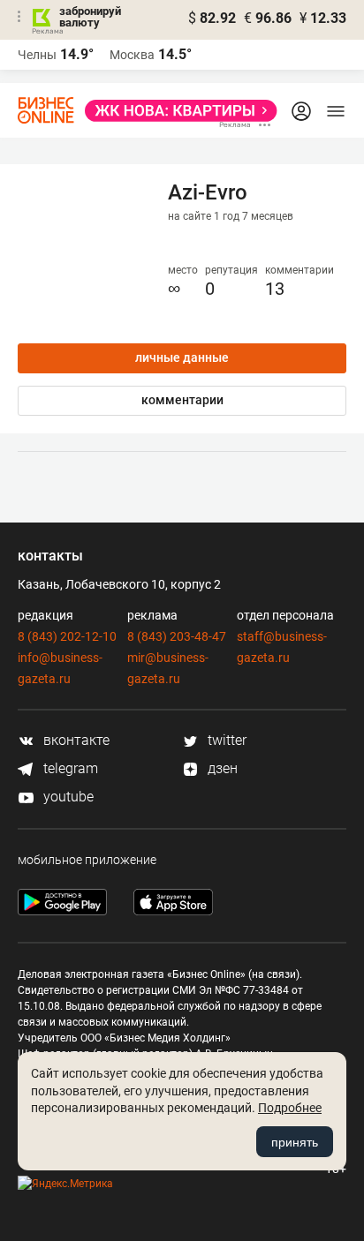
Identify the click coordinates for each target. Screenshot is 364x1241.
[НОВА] (175, 111)
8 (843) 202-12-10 (67, 636)
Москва (132, 55)
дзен (221, 768)
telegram (69, 768)
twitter (225, 740)
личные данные (182, 357)
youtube (67, 796)
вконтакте (75, 740)
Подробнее (290, 1108)
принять (294, 1142)
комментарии (182, 400)
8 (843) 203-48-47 (176, 636)
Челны (37, 55)
